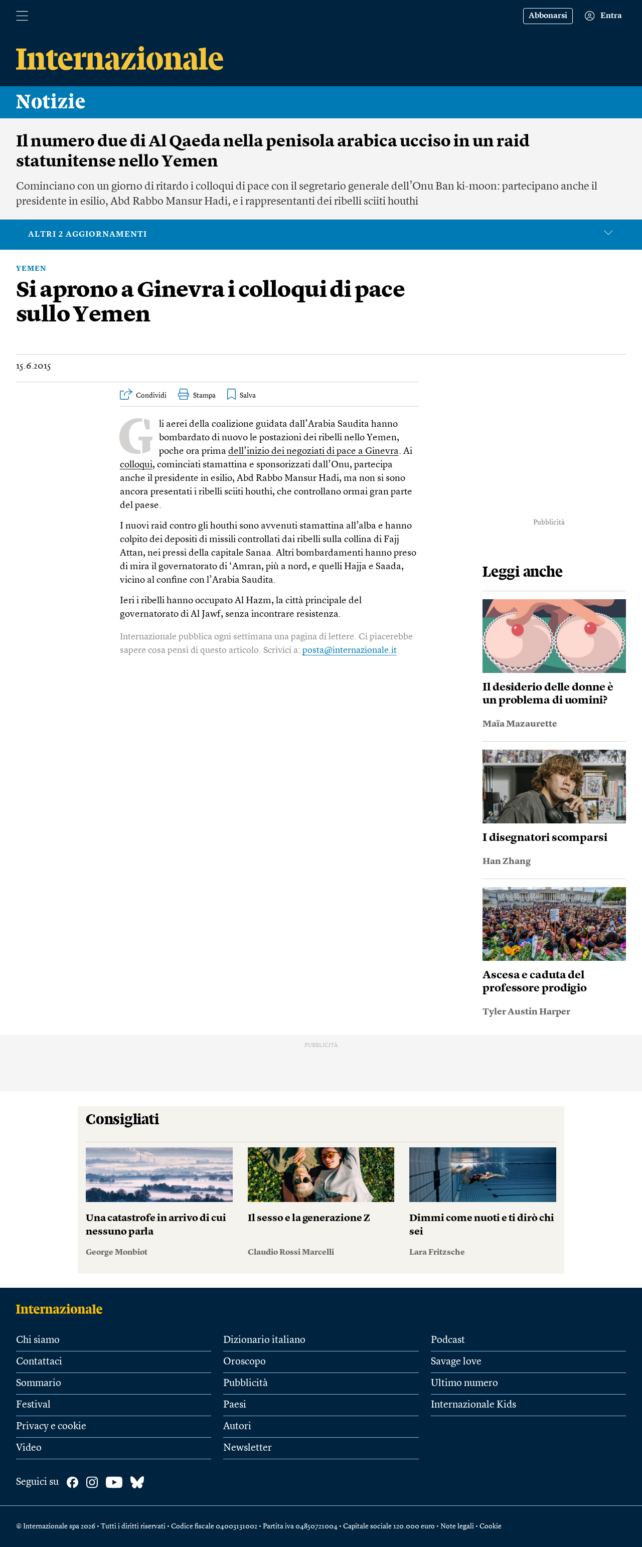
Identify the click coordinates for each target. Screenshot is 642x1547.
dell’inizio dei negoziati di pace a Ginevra (313, 451)
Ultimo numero (464, 1384)
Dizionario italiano (264, 1340)
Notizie (51, 102)
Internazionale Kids (473, 1405)
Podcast (448, 1340)
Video (29, 1448)
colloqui (136, 465)
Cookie (490, 1526)
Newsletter (247, 1448)
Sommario (38, 1384)
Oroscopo (244, 1362)
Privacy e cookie (51, 1427)
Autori (237, 1427)
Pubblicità (245, 1384)
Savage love (456, 1362)
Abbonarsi (548, 16)
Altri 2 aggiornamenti (87, 235)
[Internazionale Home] (62, 1309)
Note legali (457, 1526)
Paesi (234, 1405)
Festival (33, 1405)
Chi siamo (38, 1340)
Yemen (31, 268)
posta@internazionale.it (349, 650)
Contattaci (39, 1362)
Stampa (204, 395)
